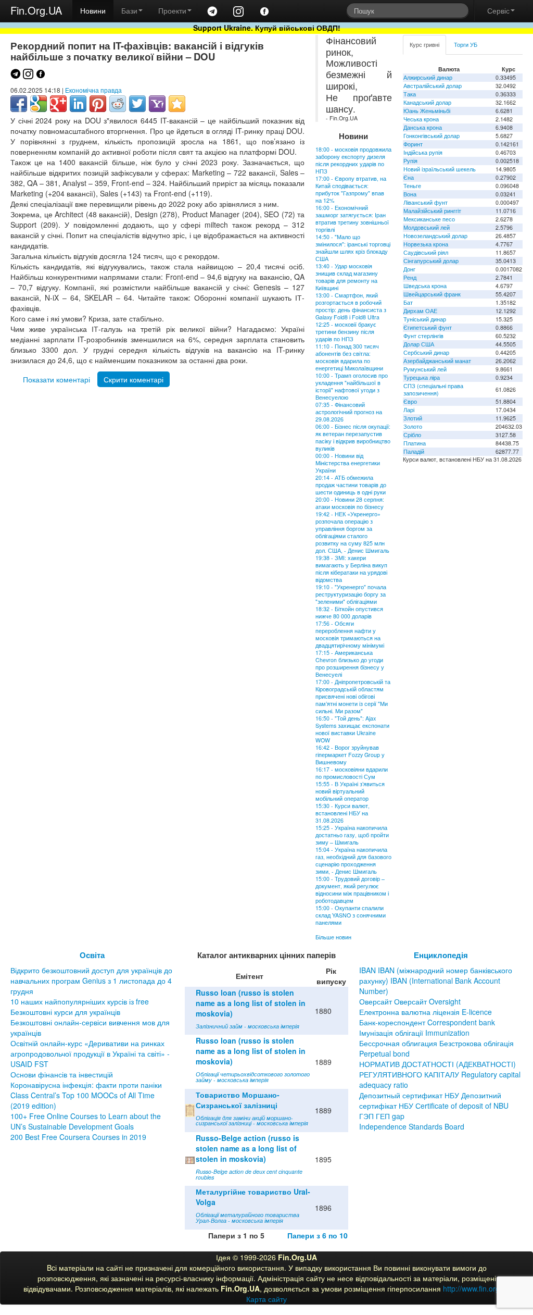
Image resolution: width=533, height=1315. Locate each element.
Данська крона (422, 127)
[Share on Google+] (58, 103)
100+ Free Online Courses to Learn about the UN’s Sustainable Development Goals (85, 1121)
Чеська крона (421, 119)
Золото (412, 426)
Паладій (413, 451)
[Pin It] (98, 103)
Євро (410, 401)
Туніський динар (424, 319)
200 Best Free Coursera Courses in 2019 (78, 1137)
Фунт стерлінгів (423, 336)
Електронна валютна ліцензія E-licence (425, 1012)
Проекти (172, 10)
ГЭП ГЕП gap (381, 1116)
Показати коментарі (56, 379)
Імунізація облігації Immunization (414, 1032)
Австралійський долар (432, 86)
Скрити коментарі (133, 379)
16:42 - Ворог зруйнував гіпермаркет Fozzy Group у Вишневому (350, 754)
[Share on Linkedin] (78, 103)
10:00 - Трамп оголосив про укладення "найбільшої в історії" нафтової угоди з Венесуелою (351, 386)
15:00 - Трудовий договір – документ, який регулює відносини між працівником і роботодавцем (352, 889)
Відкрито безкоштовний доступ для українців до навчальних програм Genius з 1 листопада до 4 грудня (91, 980)
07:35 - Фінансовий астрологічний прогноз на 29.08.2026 (348, 412)
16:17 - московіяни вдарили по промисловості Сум (351, 772)
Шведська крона (425, 286)
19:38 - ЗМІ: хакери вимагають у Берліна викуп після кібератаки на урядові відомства (351, 569)
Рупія (410, 161)
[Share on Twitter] (137, 103)
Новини (93, 10)
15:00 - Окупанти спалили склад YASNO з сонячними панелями (350, 915)
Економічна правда (93, 89)
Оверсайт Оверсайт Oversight (410, 1001)
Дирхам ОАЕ (420, 311)
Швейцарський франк (432, 294)
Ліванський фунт (425, 202)
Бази (129, 10)
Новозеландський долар (435, 236)
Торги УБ (465, 44)
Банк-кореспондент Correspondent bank (427, 1022)
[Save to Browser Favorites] (177, 103)
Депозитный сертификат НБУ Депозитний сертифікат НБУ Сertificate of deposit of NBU (434, 1100)
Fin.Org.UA (36, 10)
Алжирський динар (427, 77)
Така (409, 94)
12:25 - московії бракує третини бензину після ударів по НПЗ (345, 331)
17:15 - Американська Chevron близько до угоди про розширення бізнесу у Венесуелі (349, 663)
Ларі (408, 410)
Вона (409, 194)
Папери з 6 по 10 (317, 1235)
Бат (408, 302)
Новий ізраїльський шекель (439, 169)
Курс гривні (424, 44)
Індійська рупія (422, 152)
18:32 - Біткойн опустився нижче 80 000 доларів (349, 612)
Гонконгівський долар (431, 136)
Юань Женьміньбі (426, 111)
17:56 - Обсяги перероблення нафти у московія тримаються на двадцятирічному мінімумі (349, 634)
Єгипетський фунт (427, 327)
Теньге (412, 186)
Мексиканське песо (429, 219)
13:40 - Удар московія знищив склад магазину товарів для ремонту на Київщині (346, 277)
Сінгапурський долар (431, 261)
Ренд (409, 277)
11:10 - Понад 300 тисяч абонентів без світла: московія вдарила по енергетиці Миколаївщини (349, 357)
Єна (408, 177)
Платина (414, 443)
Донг (409, 269)
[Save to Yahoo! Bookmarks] (157, 103)
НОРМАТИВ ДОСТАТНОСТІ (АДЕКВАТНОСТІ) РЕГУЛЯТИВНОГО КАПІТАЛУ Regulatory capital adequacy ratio (440, 1074)
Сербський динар (426, 352)
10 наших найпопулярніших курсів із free (79, 1001)
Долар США (418, 344)
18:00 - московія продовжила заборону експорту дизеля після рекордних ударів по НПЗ (353, 160)
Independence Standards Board (411, 1126)
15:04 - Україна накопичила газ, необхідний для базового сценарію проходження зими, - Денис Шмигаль (353, 860)
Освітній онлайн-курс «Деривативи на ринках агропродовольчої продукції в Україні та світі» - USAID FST (90, 1053)
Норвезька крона (425, 244)
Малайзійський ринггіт (432, 211)
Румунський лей (425, 369)
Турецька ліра (421, 377)
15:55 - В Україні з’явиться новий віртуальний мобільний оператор (350, 791)
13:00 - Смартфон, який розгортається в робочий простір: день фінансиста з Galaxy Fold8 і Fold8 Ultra (350, 306)
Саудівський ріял (425, 252)
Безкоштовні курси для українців (65, 1012)
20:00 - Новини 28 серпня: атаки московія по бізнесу (349, 503)
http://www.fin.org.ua (476, 1288)
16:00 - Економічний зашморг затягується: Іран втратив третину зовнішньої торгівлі (352, 218)
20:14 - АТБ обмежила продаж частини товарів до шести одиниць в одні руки (350, 485)
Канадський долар (427, 102)
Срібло (412, 435)
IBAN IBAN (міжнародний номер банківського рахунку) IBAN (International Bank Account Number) (435, 980)
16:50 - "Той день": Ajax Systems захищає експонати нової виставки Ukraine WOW (352, 729)
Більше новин (333, 937)
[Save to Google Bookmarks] (38, 103)
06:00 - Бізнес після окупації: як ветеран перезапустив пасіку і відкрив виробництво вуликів (352, 437)
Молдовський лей (426, 227)
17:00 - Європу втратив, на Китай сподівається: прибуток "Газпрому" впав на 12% (350, 189)
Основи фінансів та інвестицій (61, 1074)
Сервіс (498, 10)
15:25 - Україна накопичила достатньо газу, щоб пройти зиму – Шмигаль (352, 835)
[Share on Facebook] (18, 103)
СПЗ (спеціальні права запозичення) (433, 389)
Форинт (413, 144)
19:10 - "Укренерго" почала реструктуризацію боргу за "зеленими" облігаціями (350, 594)
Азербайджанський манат (437, 361)
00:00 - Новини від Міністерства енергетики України (347, 463)
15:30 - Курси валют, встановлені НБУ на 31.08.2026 (342, 813)
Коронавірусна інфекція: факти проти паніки (86, 1085)
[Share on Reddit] (117, 103)
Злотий (412, 418)
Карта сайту (266, 1299)
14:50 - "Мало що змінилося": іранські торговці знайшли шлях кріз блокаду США (352, 248)
